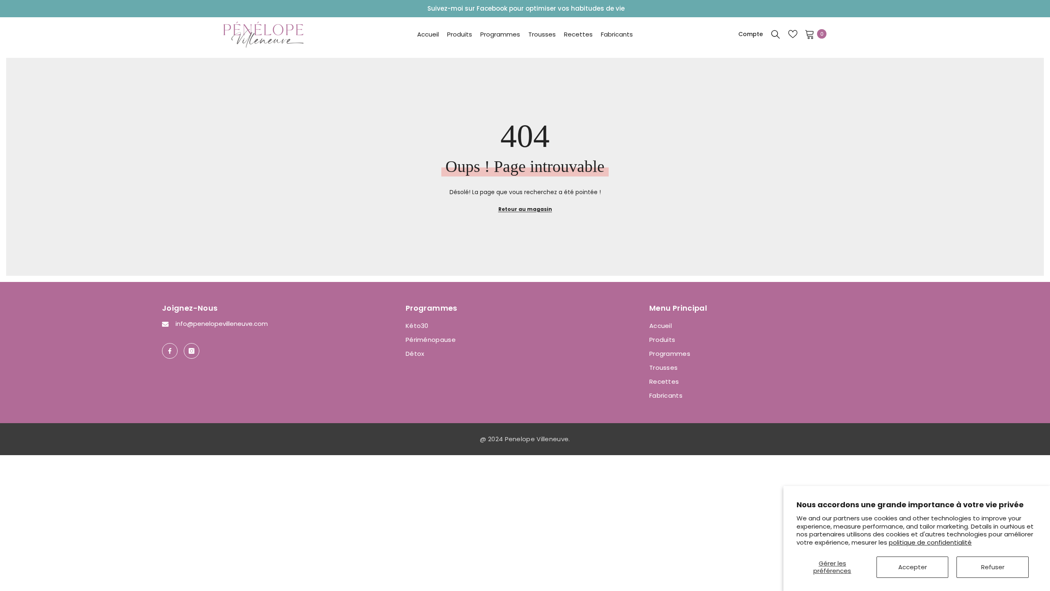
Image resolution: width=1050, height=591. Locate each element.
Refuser (992, 567)
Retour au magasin (525, 209)
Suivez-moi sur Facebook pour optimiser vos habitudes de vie (526, 8)
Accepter (912, 567)
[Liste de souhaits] (792, 34)
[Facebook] (170, 351)
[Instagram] (191, 351)
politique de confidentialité (930, 542)
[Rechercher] (775, 34)
